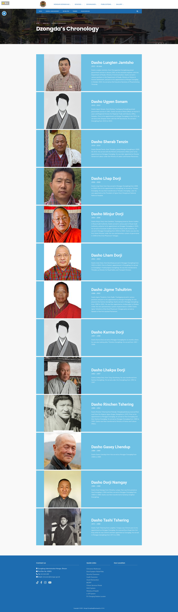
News (40, 11)
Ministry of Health (92, 591)
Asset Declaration (92, 580)
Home (37, 23)
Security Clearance (92, 574)
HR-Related (66, 11)
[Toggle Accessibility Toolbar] (4, 13)
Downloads (91, 4)
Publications (106, 4)
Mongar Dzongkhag (62, 4)
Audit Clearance (92, 577)
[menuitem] (63, 4)
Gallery (119, 4)
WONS (102, 608)
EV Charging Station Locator (96, 596)
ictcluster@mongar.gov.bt (51, 577)
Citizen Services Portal (94, 585)
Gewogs (78, 4)
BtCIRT (88, 583)
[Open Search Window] (137, 11)
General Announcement (52, 11)
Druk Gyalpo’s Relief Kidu (95, 572)
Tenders (75, 11)
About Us (45, 23)
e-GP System (90, 594)
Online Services (85, 11)
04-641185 (45, 574)
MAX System (90, 588)
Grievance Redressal (93, 569)
